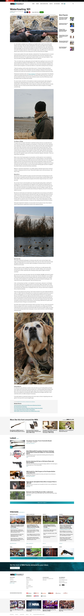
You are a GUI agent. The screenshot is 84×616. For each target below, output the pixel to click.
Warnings (27, 614)
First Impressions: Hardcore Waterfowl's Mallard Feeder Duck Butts (28, 408)
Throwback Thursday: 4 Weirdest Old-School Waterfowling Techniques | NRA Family (50, 431)
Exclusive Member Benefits (63, 579)
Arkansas (66, 529)
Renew (18, 0)
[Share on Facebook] (25, 11)
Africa (34, 528)
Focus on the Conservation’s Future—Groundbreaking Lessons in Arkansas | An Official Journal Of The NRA (66, 526)
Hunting (13, 12)
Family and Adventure (29, 579)
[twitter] (27, 11)
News (33, 3)
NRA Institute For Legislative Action (48, 578)
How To (15, 528)
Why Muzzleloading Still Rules (20, 406)
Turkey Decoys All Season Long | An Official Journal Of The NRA (49, 526)
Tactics (46, 528)
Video (29, 486)
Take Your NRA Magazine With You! (16, 610)
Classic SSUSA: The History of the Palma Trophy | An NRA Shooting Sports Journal (33, 535)
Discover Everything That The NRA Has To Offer (49, 610)
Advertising (11, 579)
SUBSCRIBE (15, 567)
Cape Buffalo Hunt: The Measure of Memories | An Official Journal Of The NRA (33, 526)
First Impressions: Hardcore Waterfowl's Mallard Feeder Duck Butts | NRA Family (33, 431)
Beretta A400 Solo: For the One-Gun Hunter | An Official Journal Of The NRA (66, 532)
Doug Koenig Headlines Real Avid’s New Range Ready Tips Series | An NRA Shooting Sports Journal (17, 535)
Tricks (48, 528)
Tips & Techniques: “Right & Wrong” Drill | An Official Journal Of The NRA (49, 531)
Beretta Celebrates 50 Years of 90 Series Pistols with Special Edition (40, 461)
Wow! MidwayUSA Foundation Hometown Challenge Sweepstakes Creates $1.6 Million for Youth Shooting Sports (40, 452)
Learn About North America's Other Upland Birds (24, 409)
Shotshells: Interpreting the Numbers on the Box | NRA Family (49, 537)
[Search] (73, 4)
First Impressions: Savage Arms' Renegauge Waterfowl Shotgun (27, 405)
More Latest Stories (46, 502)
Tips (17, 528)
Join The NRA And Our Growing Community (33, 610)
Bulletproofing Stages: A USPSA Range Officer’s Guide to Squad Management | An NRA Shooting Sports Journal (17, 531)
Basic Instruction (44, 3)
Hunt (32, 528)
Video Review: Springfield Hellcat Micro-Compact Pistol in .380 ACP (41, 482)
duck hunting (23, 401)
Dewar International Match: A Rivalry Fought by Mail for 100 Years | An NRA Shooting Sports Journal (33, 531)
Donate (21, 0)
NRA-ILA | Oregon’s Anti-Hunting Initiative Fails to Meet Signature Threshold (66, 535)
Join (16, 0)
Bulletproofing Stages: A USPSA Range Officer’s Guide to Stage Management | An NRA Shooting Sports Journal (17, 539)
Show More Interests (47, 558)
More (17, 438)
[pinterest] (29, 11)
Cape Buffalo (29, 528)
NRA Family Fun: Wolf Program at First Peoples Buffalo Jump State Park (40, 472)
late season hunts (28, 401)
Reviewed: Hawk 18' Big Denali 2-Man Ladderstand (39, 492)
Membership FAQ (61, 581)
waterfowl (33, 401)
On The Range (57, 3)
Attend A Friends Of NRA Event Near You (66, 610)
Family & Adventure (31, 443)
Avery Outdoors (32, 74)
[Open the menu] (64, 4)
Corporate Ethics (22, 614)
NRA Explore (45, 579)
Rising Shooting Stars (47, 546)
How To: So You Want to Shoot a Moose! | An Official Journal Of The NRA (17, 526)
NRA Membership (61, 578)
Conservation (62, 529)
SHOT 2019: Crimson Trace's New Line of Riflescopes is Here (27, 411)
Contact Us (11, 578)
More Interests (21, 512)
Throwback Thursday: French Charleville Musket (39, 441)
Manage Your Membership (63, 582)
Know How (12, 528)
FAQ (30, 614)
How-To (50, 3)
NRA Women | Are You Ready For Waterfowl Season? (66, 431)
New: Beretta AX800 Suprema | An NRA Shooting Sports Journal (17, 431)
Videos (37, 3)
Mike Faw (19, 401)
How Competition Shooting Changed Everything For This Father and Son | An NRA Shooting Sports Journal (33, 538)
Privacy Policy (12, 614)
